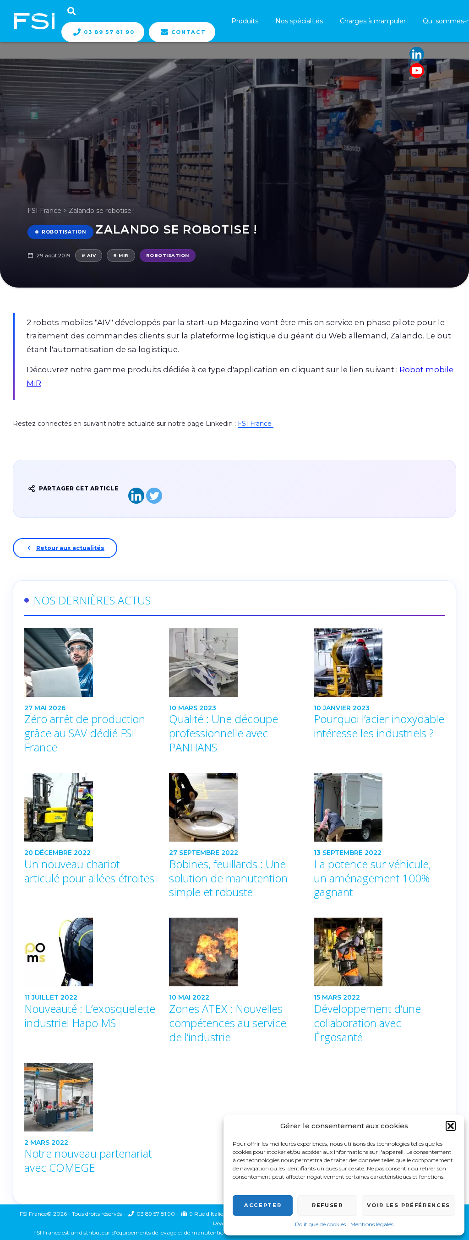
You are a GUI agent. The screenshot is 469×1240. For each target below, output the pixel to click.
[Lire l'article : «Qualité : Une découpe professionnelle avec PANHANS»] (234, 662)
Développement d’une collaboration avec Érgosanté (367, 1022)
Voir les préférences (408, 1205)
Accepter (262, 1205)
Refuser (327, 1205)
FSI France (44, 211)
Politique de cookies (320, 1224)
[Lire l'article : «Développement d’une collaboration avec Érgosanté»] (379, 952)
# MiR (120, 255)
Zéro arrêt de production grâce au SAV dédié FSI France (84, 733)
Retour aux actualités (70, 547)
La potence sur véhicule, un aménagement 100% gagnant (372, 878)
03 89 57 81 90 (109, 32)
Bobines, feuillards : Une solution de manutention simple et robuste (228, 878)
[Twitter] (154, 496)
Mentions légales (371, 1224)
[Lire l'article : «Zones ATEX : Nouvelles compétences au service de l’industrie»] (234, 952)
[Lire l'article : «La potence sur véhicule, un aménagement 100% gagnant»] (379, 807)
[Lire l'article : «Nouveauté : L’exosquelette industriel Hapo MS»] (89, 952)
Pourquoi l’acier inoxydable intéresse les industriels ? (379, 726)
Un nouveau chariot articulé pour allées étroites (89, 871)
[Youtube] (416, 70)
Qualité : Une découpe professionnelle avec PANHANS (223, 733)
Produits (244, 21)
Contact (188, 32)
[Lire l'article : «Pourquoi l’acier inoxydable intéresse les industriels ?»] (379, 662)
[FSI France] (34, 21)
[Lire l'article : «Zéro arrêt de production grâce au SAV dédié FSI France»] (89, 662)
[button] (450, 1126)
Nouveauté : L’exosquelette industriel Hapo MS (89, 1015)
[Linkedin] (416, 54)
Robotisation (64, 232)
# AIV (89, 255)
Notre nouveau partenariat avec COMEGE (88, 1160)
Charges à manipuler (373, 21)
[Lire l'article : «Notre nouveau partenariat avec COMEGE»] (89, 1097)
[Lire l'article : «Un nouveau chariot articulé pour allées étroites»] (89, 807)
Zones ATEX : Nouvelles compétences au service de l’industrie (227, 1022)
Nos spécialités (299, 21)
